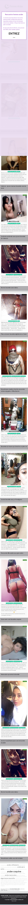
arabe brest (25, 879)
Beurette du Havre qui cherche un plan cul (14, 446)
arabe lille (17, 878)
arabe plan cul (22, 883)
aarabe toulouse (4, 871)
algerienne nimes (10, 884)
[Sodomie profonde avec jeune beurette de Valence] (14, 209)
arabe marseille (21, 881)
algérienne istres (17, 882)
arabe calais (9, 867)
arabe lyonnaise (4, 867)
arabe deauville (22, 865)
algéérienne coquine (21, 875)
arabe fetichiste (11, 883)
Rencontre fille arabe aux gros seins (12, 553)
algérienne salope (14, 876)
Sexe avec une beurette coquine (11, 619)
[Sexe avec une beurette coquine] (14, 581)
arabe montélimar (19, 879)
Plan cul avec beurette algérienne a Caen (14, 334)
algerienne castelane (22, 876)
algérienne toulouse (18, 884)
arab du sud (3, 881)
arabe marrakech (8, 881)
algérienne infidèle (4, 882)
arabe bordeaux (4, 865)
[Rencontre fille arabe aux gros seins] (14, 522)
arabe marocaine (10, 875)
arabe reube (17, 869)
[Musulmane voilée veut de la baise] (14, 821)
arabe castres (16, 883)
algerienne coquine (9, 873)
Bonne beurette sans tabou (9, 287)
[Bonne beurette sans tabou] (14, 259)
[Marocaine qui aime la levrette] (14, 643)
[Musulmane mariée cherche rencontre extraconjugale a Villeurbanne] (14, 358)
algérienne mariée (11, 879)
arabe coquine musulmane (9, 869)
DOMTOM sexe (4, 890)
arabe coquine (14, 871)
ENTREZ (14, 33)
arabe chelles (15, 881)
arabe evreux (11, 882)
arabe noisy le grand (23, 878)
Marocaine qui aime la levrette (10, 674)
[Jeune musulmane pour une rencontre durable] (14, 704)
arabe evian (8, 876)
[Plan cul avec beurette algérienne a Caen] (14, 307)
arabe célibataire (13, 865)
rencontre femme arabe (15, 888)
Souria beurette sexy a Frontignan (11, 499)
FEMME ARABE (4, 895)
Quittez (14, 37)
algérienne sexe (23, 869)
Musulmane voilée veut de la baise (11, 858)
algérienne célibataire (18, 873)
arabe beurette (4, 884)
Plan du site (14, 900)
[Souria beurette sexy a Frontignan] (14, 469)
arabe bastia (5, 883)
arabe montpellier (4, 879)
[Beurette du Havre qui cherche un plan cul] (14, 415)
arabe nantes (3, 876)
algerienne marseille (8, 878)
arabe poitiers (14, 867)
